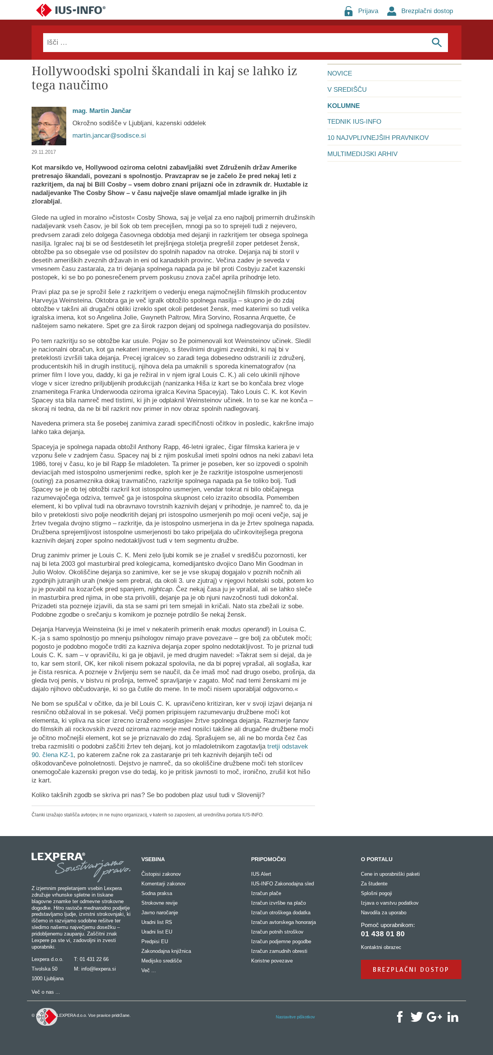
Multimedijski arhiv (362, 154)
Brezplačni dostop (427, 11)
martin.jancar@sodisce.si (109, 135)
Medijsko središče (161, 961)
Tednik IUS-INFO (354, 121)
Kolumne (343, 105)
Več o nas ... (46, 992)
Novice (339, 73)
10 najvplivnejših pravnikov (378, 137)
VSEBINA (153, 859)
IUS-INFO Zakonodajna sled (282, 884)
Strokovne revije (159, 903)
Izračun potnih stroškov (277, 932)
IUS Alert (261, 874)
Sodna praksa (156, 893)
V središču (347, 89)
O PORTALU (376, 859)
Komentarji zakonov (163, 884)
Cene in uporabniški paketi (390, 874)
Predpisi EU (154, 941)
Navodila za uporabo (383, 912)
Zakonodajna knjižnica (166, 951)
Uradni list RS (156, 922)
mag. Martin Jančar (101, 110)
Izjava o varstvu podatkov (390, 903)
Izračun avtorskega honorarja (283, 922)
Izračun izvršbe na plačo (278, 903)
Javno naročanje (159, 912)
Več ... (148, 970)
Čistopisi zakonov (161, 874)
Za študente (374, 884)
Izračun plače (266, 893)
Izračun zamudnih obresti (279, 951)
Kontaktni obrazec (381, 947)
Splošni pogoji (376, 893)
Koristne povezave (272, 961)
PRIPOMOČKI (268, 859)
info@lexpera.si (98, 969)
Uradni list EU (156, 932)
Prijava (368, 11)
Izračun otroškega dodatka (280, 912)
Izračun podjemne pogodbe (281, 941)
